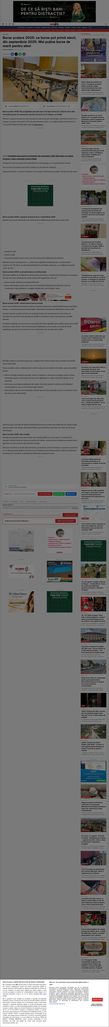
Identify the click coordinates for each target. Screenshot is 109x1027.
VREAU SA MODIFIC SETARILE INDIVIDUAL (97, 1004)
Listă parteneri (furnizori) (57, 1003)
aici (43, 1011)
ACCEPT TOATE (97, 999)
